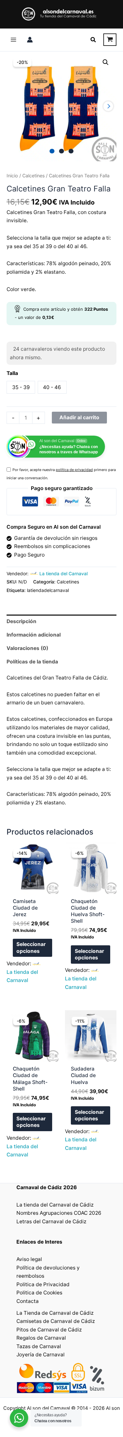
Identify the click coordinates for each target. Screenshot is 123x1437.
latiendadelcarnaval (48, 590)
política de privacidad (74, 469)
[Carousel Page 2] (61, 151)
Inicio (12, 175)
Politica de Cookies (39, 1292)
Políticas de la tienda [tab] (32, 662)
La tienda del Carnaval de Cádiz (54, 1205)
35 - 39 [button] (21, 387)
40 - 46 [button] (52, 387)
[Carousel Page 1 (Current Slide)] (52, 151)
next (108, 106)
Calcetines (33, 175)
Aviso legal (29, 1259)
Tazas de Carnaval (38, 1346)
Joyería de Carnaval (40, 1354)
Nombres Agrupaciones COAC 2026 (58, 1213)
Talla (12, 373)
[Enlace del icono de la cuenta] (30, 40)
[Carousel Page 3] (71, 151)
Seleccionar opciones (31, 947)
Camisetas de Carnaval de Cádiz (55, 1321)
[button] (93, 40)
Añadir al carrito (79, 417)
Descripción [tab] (21, 621)
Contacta (27, 1301)
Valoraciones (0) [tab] (27, 648)
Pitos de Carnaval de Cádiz (49, 1330)
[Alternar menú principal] (13, 40)
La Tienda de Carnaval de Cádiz (54, 1313)
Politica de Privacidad (43, 1284)
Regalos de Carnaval (41, 1338)
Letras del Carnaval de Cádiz (51, 1221)
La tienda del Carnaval (63, 573)
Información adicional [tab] (34, 635)
